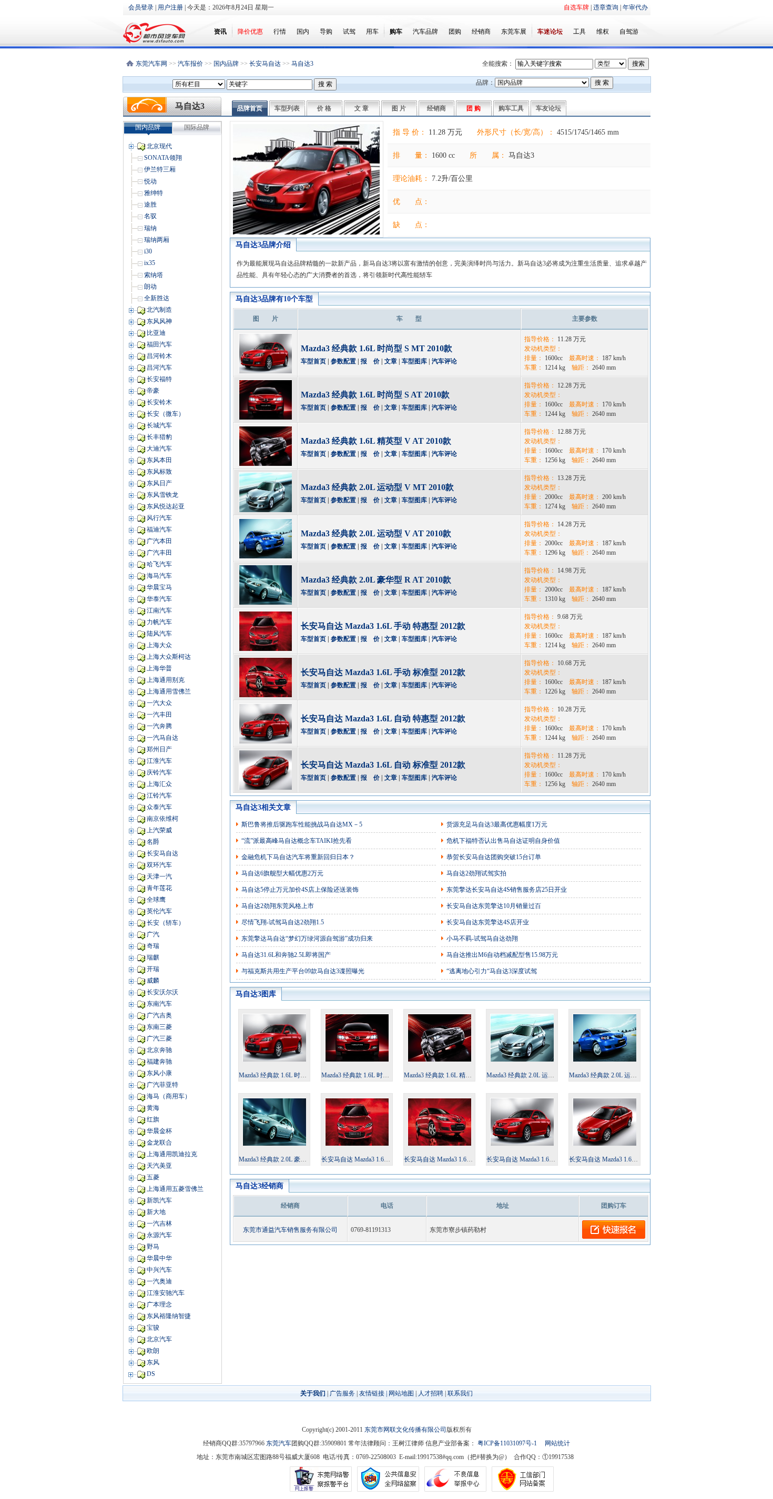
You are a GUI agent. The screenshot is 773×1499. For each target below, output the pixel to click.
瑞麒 (153, 957)
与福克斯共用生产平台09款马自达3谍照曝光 (302, 971)
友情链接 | (373, 1393)
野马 (153, 1246)
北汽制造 (159, 309)
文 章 (361, 108)
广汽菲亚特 (162, 1084)
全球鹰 (156, 899)
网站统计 (557, 1443)
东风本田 (159, 460)
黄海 (153, 1107)
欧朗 (153, 1350)
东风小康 (159, 1073)
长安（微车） (166, 413)
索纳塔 (153, 275)
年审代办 (635, 7)
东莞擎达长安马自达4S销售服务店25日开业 (506, 889)
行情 (279, 31)
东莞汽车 (278, 1443)
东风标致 (159, 471)
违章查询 (605, 7)
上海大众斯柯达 (169, 656)
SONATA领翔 (163, 157)
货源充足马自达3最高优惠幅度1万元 (496, 824)
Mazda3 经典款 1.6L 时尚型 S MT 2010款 (376, 348)
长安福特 (159, 379)
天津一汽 (159, 876)
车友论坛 (548, 108)
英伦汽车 (159, 911)
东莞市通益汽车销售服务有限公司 (290, 1229)
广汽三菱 (159, 1038)
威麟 (153, 980)
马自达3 (302, 63)
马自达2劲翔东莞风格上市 (277, 906)
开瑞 (153, 969)
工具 (579, 31)
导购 (326, 31)
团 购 (473, 108)
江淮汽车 (159, 760)
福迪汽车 (159, 529)
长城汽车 (159, 425)
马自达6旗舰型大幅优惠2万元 (282, 873)
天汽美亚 (159, 1165)
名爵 (153, 841)
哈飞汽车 (159, 564)
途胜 (150, 204)
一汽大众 (159, 703)
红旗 (153, 1119)
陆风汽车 (159, 633)
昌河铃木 (159, 356)
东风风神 (159, 321)
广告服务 (342, 1393)
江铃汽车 (159, 795)
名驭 (150, 216)
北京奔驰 (159, 1050)
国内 (303, 31)
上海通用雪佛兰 (169, 691)
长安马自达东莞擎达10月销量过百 (493, 906)
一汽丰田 (159, 714)
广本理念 (159, 1304)
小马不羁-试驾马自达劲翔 (482, 938)
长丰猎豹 (159, 437)
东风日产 (159, 483)
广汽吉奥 (159, 1015)
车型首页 (313, 361)
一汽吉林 (159, 1223)
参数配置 (343, 361)
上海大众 (159, 645)
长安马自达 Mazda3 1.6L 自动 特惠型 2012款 (383, 718)
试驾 (349, 31)
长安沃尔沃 (162, 992)
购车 (396, 31)
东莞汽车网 (151, 63)
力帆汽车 (159, 622)
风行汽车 (159, 518)
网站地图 (401, 1393)
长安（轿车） (166, 922)
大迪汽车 (159, 448)
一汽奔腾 (159, 726)
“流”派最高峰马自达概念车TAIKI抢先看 (296, 840)
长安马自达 (265, 63)
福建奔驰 (159, 1061)
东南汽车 (159, 1003)
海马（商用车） (169, 1096)
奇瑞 (153, 946)
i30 (148, 251)
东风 (153, 1362)
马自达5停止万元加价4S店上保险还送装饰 (300, 889)
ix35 (149, 263)
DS (151, 1374)
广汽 (153, 934)
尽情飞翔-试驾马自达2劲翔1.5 (282, 922)
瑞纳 (150, 228)
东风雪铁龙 (162, 494)
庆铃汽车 (159, 772)
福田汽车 (159, 344)
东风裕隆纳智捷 (169, 1316)
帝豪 (153, 390)
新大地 (156, 1212)
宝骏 (153, 1327)
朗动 (150, 286)
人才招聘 (430, 1393)
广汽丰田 (159, 552)
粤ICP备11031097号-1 (506, 1443)
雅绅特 (153, 193)
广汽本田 (159, 541)
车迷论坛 (550, 31)
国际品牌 (196, 127)
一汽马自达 (162, 737)
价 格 (324, 108)
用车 (372, 31)
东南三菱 (159, 1027)
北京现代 (159, 146)
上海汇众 (159, 784)
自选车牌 (576, 7)
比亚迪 (156, 332)
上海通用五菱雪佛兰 (175, 1188)
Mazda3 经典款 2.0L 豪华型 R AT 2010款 (376, 579)
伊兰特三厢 (160, 169)
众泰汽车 (159, 807)
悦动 (150, 181)
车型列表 (287, 108)
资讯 (220, 31)
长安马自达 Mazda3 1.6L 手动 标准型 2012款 (383, 672)
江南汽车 (159, 610)
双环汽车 (159, 865)
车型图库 (414, 361)
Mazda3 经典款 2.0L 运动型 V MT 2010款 (377, 487)
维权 (602, 31)
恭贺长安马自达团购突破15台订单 (493, 857)
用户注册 (170, 7)
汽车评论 (444, 361)
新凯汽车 (159, 1200)
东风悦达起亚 (166, 506)
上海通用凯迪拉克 (172, 1154)
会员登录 (141, 7)
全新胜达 (156, 298)
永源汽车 (159, 1235)
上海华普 (159, 668)
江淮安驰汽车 (166, 1293)
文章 (390, 361)
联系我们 (460, 1393)
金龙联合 (159, 1142)
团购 (455, 31)
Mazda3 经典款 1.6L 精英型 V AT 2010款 (376, 440)
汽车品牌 (425, 31)
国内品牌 (226, 63)
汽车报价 (190, 63)
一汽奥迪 (159, 1281)
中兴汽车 (159, 1269)
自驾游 (628, 31)
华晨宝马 (159, 587)
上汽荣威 (159, 830)
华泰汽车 (159, 599)
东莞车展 (513, 31)
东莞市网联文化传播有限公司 (405, 1429)
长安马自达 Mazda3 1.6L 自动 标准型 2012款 (383, 764)
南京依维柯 (162, 818)
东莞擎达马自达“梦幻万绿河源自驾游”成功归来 (307, 938)
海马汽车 (159, 575)
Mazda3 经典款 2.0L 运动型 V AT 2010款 (376, 533)
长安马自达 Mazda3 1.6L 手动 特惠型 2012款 (383, 625)
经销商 (481, 31)
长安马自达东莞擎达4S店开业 (487, 922)
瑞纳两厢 (156, 239)
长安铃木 (159, 402)
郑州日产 (159, 749)
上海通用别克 (166, 680)
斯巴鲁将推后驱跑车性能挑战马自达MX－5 (301, 824)
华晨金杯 (159, 1131)
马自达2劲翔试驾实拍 (476, 873)
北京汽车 (159, 1339)
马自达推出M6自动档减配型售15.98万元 (502, 954)
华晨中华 (159, 1258)
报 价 (370, 361)
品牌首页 (249, 108)
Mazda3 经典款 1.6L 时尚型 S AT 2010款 (375, 394)
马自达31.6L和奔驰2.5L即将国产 (286, 954)
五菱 (153, 1177)
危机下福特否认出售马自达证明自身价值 (503, 840)
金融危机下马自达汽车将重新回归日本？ (298, 857)
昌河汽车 (159, 367)
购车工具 (511, 108)
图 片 (399, 108)
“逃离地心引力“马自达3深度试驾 (491, 971)
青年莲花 (159, 888)
